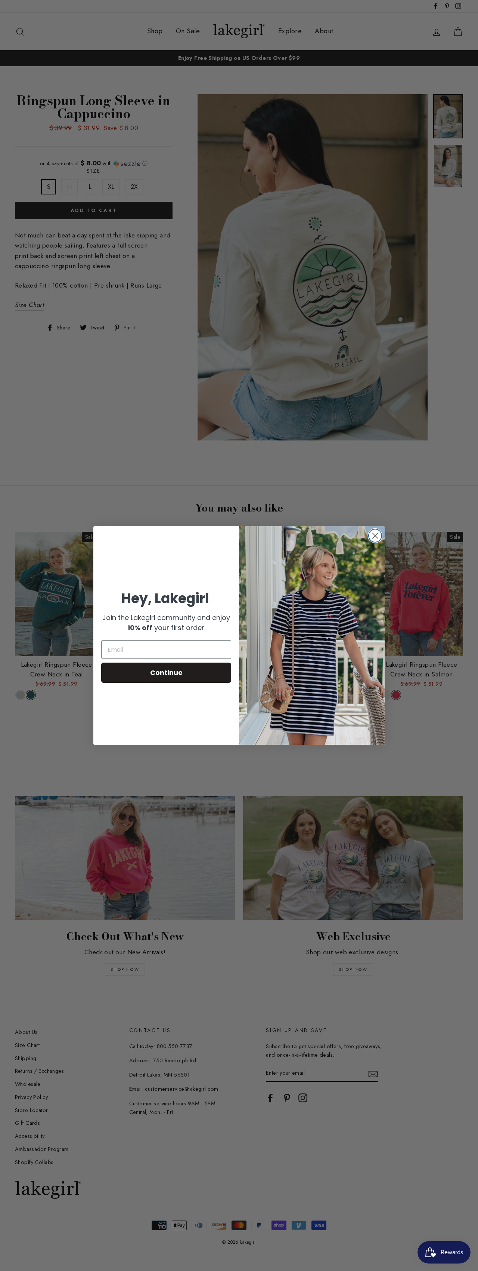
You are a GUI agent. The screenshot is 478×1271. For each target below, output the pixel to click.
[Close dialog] (375, 535)
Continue (166, 672)
